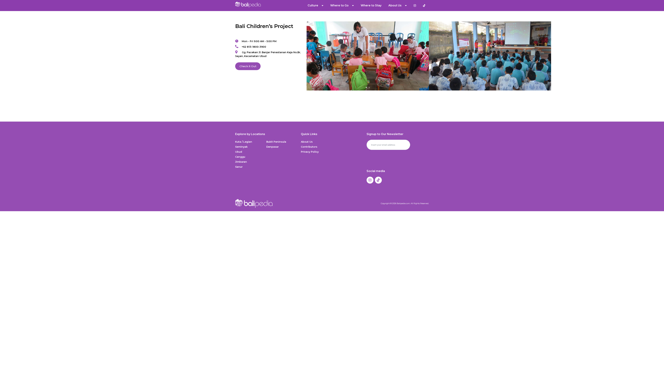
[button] (424, 56)
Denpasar (272, 146)
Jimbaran (241, 161)
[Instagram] (370, 180)
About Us (307, 141)
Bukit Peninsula (276, 141)
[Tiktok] (378, 180)
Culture (313, 5)
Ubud (238, 151)
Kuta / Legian (243, 141)
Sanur (239, 166)
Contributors (309, 146)
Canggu (240, 156)
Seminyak (241, 146)
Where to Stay (371, 5)
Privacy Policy (310, 151)
